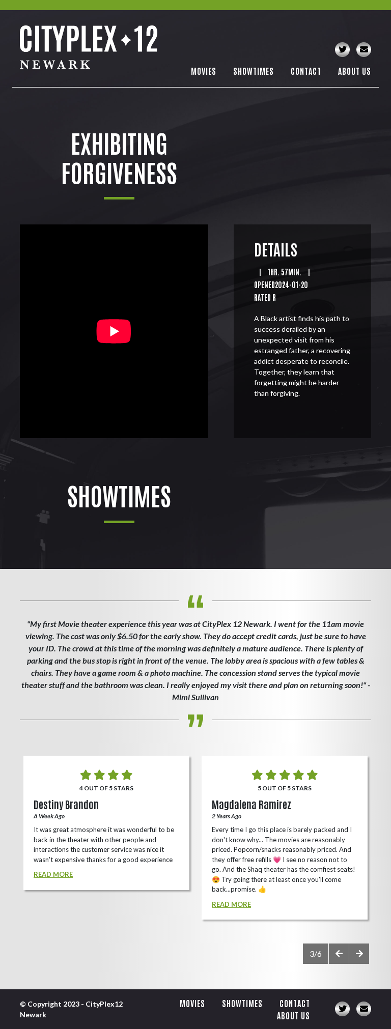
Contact (306, 71)
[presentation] (338, 954)
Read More (53, 874)
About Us (354, 71)
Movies (203, 71)
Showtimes (253, 71)
